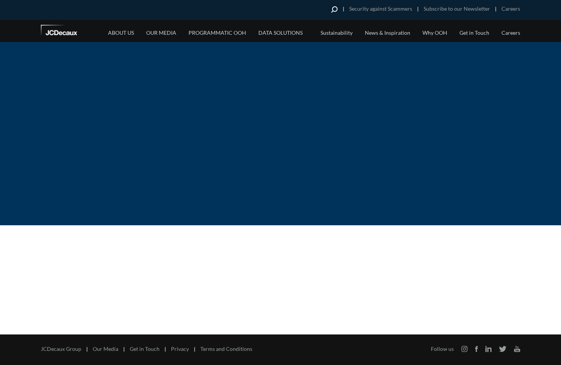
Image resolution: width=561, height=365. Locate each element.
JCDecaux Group (61, 349)
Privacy (180, 349)
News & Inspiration (387, 32)
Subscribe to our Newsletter (457, 8)
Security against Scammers (380, 8)
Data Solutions (280, 32)
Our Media (161, 32)
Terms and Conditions (226, 349)
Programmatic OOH (217, 32)
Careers (510, 8)
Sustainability (337, 32)
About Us (121, 32)
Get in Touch (474, 32)
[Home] (69, 32)
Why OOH (434, 32)
